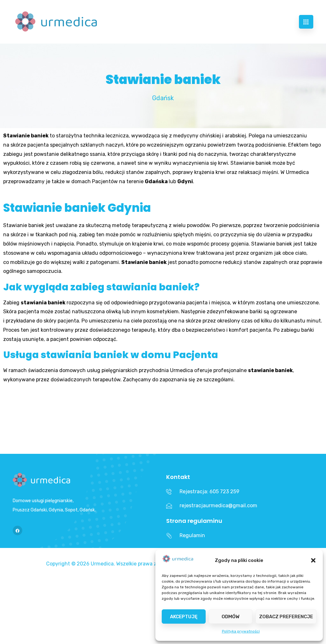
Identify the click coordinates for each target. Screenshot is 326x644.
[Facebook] (17, 530)
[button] (313, 560)
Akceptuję (183, 617)
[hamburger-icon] (306, 22)
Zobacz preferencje (286, 617)
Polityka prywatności (241, 631)
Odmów (230, 617)
